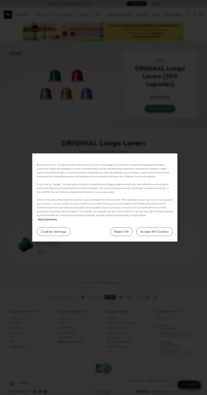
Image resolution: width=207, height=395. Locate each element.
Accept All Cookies (154, 232)
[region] (105, 197)
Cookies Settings (53, 232)
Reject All (121, 232)
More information (47, 219)
